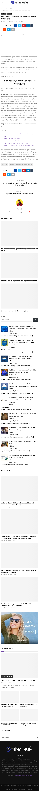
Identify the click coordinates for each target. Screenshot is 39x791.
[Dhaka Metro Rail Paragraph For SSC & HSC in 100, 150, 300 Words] (10, 715)
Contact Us (14, 789)
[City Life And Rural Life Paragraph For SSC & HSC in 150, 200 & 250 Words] (19, 665)
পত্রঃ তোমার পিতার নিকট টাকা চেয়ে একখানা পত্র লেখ (19, 194)
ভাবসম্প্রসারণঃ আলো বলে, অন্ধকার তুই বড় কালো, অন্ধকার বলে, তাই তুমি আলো (19, 280)
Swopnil (4, 21)
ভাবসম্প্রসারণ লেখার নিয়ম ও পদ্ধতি (12, 138)
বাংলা (5, 13)
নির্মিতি (2, 13)
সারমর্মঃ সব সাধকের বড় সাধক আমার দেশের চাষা (14, 141)
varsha (4, 507)
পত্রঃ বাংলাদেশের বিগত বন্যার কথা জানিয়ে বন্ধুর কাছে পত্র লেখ (15, 311)
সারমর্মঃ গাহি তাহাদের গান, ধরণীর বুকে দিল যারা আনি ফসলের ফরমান (19, 145)
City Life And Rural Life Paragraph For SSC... (19, 680)
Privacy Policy (22, 789)
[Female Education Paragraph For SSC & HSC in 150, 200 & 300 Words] (10, 697)
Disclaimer (29, 789)
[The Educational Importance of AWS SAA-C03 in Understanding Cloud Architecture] (19, 589)
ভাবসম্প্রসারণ (9, 13)
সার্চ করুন (3, 316)
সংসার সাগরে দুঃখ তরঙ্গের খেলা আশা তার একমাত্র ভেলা (24, 164)
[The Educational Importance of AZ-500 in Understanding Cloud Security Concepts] (19, 555)
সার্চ (35, 319)
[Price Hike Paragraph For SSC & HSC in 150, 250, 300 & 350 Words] (29, 697)
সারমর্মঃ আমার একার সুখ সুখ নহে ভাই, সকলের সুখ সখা (16, 143)
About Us (8, 789)
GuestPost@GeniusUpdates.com (23, 775)
